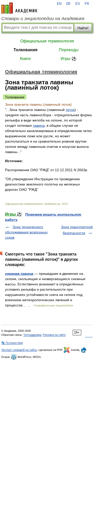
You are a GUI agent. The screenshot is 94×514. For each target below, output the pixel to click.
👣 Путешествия (12, 342)
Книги (25, 58)
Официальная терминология (47, 41)
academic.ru (19, 8)
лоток (70, 110)
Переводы (68, 50)
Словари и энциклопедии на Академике (42, 18)
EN (59, 4)
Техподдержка (32, 334)
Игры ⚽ (68, 58)
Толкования (25, 50)
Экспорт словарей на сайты (19, 349)
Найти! (82, 28)
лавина (39, 125)
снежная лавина (19, 274)
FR (87, 4)
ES (77, 4)
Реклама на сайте (54, 334)
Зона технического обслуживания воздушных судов (26, 232)
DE (68, 4)
